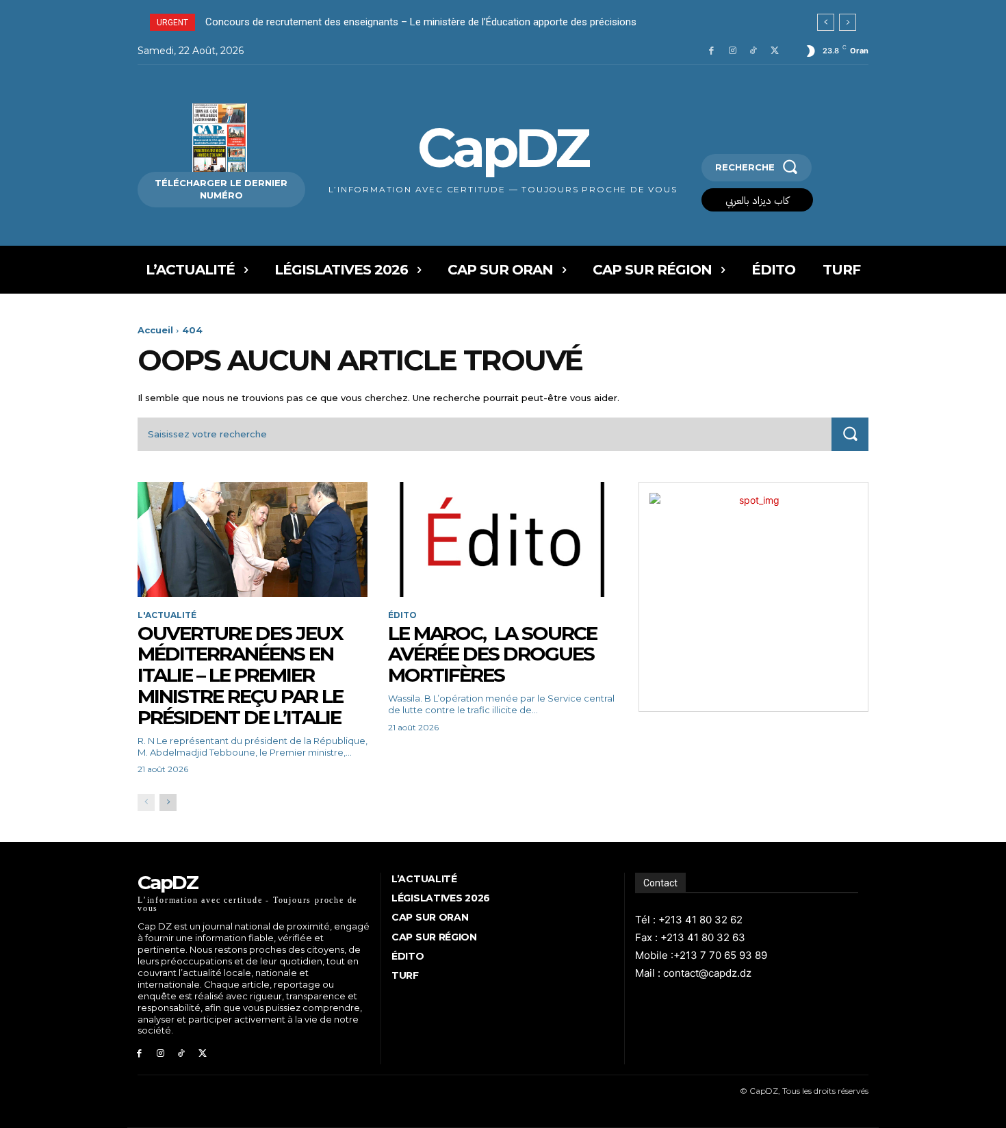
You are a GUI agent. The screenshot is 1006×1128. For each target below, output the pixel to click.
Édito (402, 615)
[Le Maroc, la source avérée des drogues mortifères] (503, 539)
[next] (847, 22)
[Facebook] (711, 51)
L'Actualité (167, 615)
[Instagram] (732, 51)
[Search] (849, 434)
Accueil (155, 329)
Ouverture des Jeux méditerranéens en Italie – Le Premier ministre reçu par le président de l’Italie (241, 675)
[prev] (825, 22)
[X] (774, 51)
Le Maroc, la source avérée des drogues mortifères (492, 654)
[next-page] (168, 802)
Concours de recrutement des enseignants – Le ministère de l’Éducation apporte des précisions (420, 22)
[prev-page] (146, 802)
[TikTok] (753, 51)
